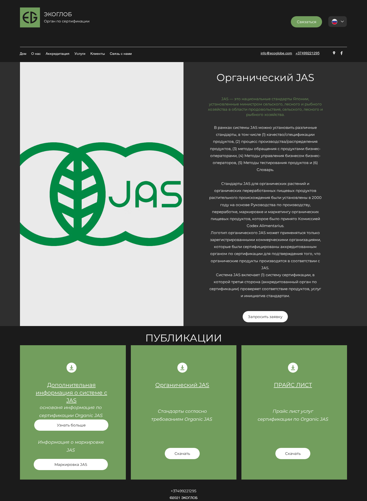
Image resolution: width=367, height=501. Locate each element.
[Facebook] (341, 53)
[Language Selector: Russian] (337, 21)
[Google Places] (334, 53)
